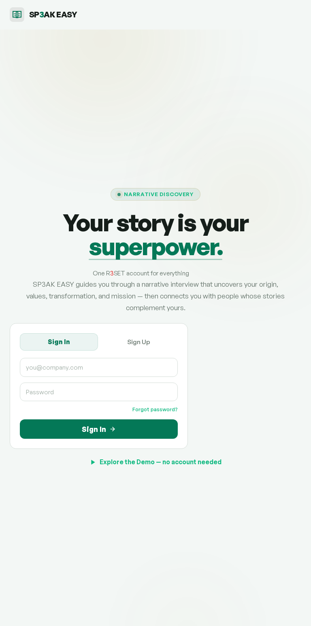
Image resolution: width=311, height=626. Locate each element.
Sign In (59, 342)
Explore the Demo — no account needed (161, 462)
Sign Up (138, 342)
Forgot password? (155, 409)
